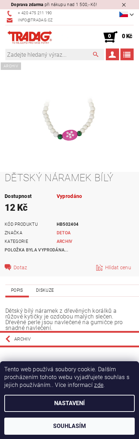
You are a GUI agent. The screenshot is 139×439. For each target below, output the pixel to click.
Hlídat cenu (118, 267)
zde (98, 385)
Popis (17, 290)
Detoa (64, 232)
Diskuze (45, 290)
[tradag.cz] (37, 37)
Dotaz (20, 267)
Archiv (65, 241)
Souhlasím (69, 426)
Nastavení (69, 403)
